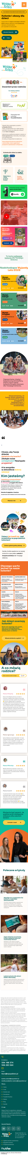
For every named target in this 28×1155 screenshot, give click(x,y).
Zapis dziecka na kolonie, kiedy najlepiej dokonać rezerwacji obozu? (12, 938)
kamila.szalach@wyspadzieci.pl (10, 1078)
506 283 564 (7, 1065)
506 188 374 (7, 1062)
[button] (24, 4)
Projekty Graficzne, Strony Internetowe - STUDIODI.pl (11, 1153)
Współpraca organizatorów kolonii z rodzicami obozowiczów (13, 899)
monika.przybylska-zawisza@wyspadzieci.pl (13, 1081)
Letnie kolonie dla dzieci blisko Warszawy (12, 976)
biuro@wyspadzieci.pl (9, 1074)
